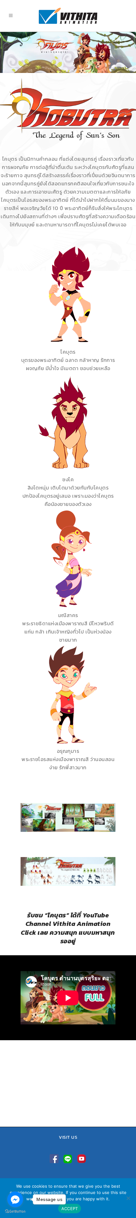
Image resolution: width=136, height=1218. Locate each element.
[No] (128, 1198)
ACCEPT (69, 1208)
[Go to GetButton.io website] (15, 1211)
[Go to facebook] (15, 1199)
